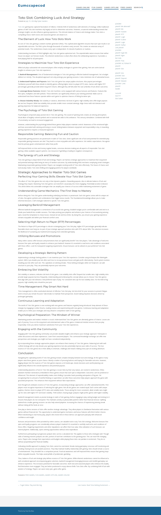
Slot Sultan (119, 98)
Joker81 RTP (119, 34)
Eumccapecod (31, 6)
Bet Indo (118, 58)
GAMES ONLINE (83, 7)
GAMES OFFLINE (111, 7)
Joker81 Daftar (120, 45)
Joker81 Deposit (121, 78)
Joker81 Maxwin (120, 81)
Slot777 (118, 96)
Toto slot (21, 27)
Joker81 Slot (119, 69)
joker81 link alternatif (122, 26)
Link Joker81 (119, 48)
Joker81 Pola (119, 61)
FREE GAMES (126, 7)
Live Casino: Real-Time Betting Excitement (94, 485)
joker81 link (119, 29)
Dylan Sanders (42, 21)
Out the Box (29, 511)
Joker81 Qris (119, 73)
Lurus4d (118, 93)
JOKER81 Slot (120, 76)
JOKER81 (118, 24)
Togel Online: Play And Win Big (30, 485)
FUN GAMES (97, 7)
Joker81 (118, 66)
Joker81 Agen (120, 55)
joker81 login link (121, 53)
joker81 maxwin (120, 32)
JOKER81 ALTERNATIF (123, 63)
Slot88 (117, 89)
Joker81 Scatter (120, 40)
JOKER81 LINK (120, 84)
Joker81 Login (120, 37)
